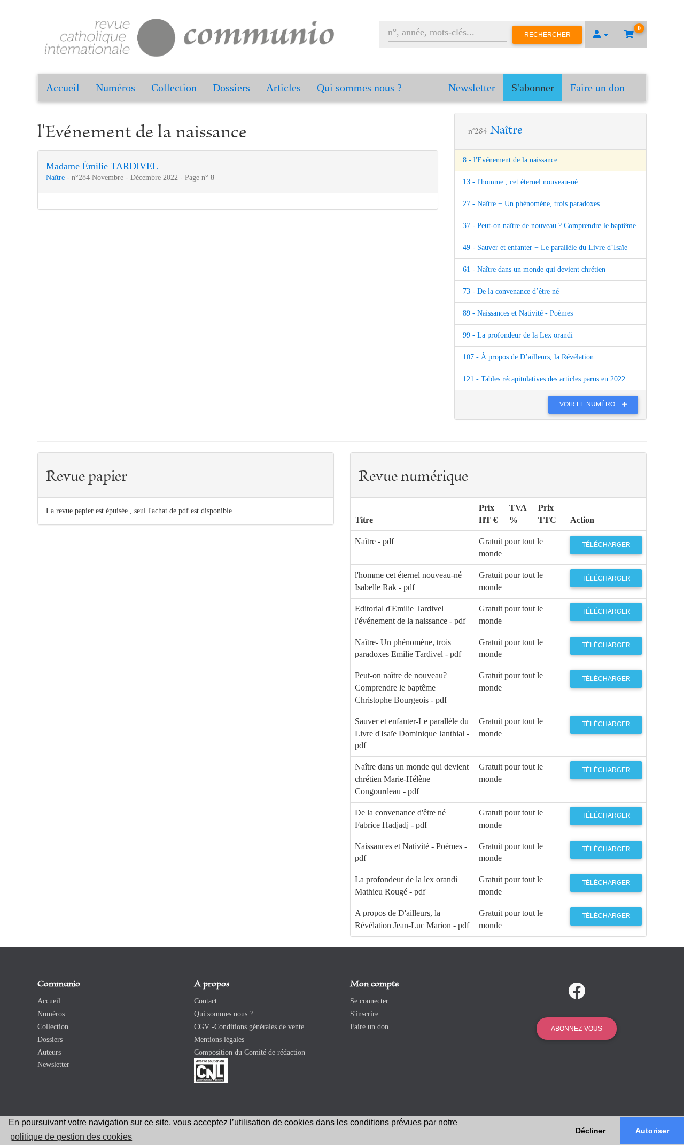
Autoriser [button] (652, 1130)
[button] (600, 34)
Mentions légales (219, 1040)
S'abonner (532, 87)
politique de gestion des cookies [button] (71, 1136)
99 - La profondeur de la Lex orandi (518, 335)
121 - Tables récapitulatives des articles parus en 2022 (544, 379)
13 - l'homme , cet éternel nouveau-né (520, 182)
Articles (283, 87)
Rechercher (547, 34)
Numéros (115, 87)
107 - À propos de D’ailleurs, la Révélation (528, 357)
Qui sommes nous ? (359, 87)
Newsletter (471, 87)
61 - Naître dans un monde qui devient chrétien (534, 269)
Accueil (63, 87)
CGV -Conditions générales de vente (249, 1027)
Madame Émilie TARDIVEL (102, 166)
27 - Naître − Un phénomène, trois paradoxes (531, 204)
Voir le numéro (588, 404)
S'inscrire (364, 1014)
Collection (174, 87)
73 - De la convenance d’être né (511, 291)
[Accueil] (189, 36)
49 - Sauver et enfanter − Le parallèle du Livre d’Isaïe (545, 248)
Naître (56, 178)
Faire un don (597, 87)
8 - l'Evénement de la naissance (510, 160)
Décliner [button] (590, 1130)
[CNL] (211, 1070)
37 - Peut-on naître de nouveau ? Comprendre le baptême (549, 226)
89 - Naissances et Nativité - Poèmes (518, 313)
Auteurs (49, 1052)
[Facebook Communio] (576, 991)
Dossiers (231, 87)
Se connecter (369, 1001)
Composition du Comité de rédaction (249, 1052)
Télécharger (606, 544)
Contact (205, 1001)
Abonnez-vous (576, 1028)
